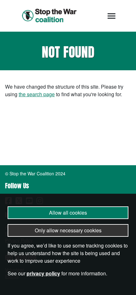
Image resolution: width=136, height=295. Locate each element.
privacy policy (43, 273)
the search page (37, 94)
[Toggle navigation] (111, 16)
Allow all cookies (68, 212)
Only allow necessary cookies (68, 230)
